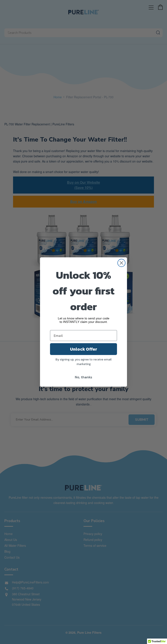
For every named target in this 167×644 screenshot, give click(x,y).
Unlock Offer (83, 349)
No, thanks (83, 377)
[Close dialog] (121, 263)
